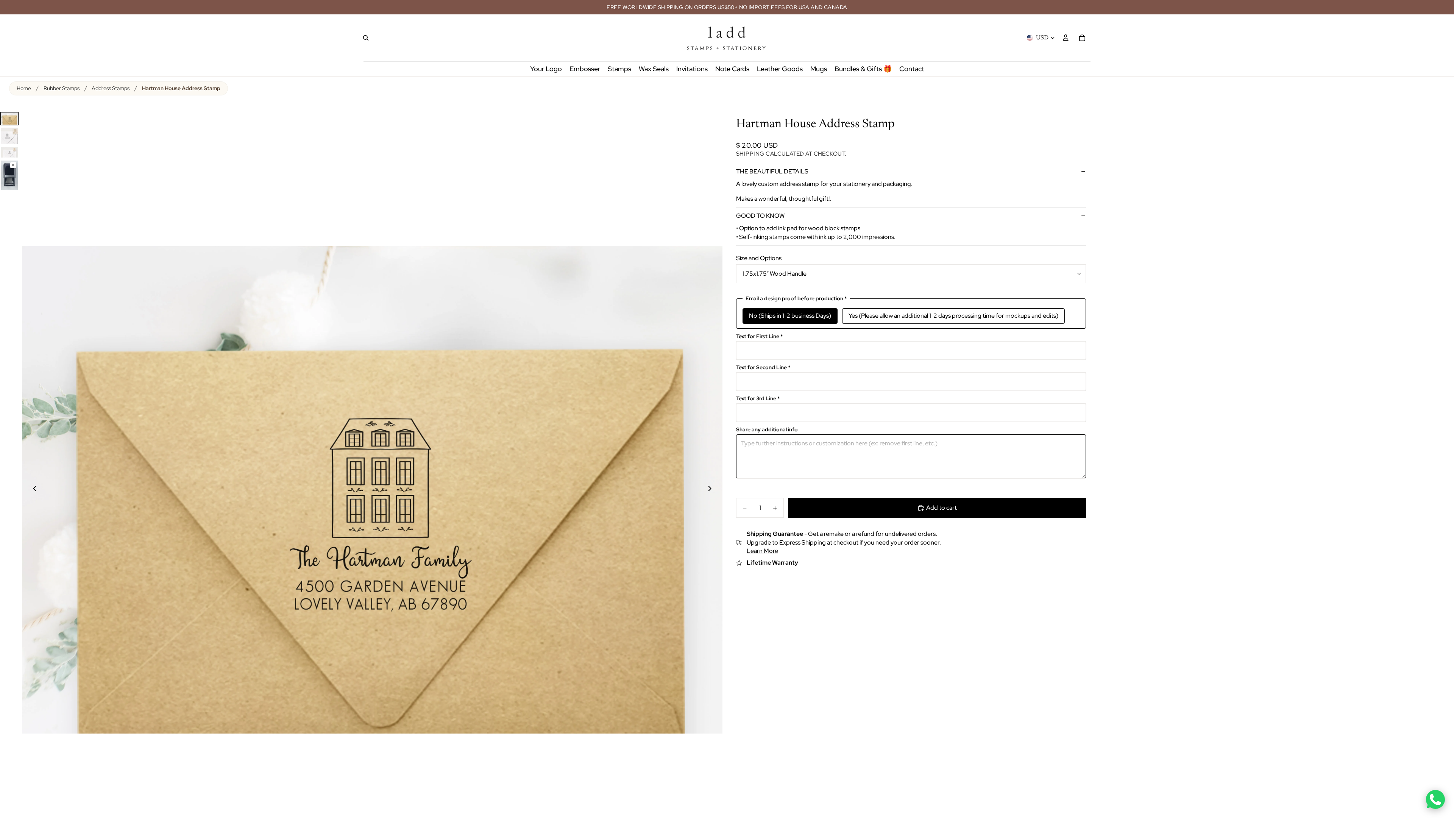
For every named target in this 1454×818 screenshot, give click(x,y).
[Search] (365, 38)
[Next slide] (714, 489)
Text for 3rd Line (758, 398)
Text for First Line (759, 336)
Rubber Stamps (62, 88)
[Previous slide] (30, 489)
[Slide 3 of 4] (9, 152)
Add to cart (941, 508)
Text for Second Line (763, 367)
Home (24, 88)
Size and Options (759, 258)
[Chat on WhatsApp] (1435, 799)
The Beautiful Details (772, 171)
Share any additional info (767, 429)
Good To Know (760, 216)
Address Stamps (110, 88)
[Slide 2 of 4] (9, 136)
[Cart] (1082, 38)
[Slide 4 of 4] (9, 175)
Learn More (762, 551)
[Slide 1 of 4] (9, 119)
